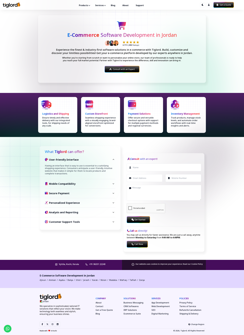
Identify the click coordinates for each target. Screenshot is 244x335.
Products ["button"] (83, 5)
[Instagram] (52, 324)
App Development (160, 302)
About (125, 5)
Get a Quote (225, 4)
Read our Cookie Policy (193, 264)
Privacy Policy (185, 302)
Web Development (160, 306)
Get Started (139, 219)
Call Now (138, 244)
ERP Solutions (130, 310)
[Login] (209, 4)
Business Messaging (133, 302)
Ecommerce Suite (132, 313)
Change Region (197, 324)
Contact (99, 306)
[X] (47, 324)
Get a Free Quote (104, 310)
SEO (153, 310)
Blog (113, 5)
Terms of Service (187, 306)
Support (140, 5)
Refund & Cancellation (190, 310)
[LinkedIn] (57, 324)
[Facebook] (42, 324)
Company (101, 298)
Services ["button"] (99, 5)
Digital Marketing (160, 313)
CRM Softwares (131, 306)
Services (156, 298)
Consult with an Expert (124, 69)
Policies (184, 298)
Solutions (130, 298)
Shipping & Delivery (188, 313)
